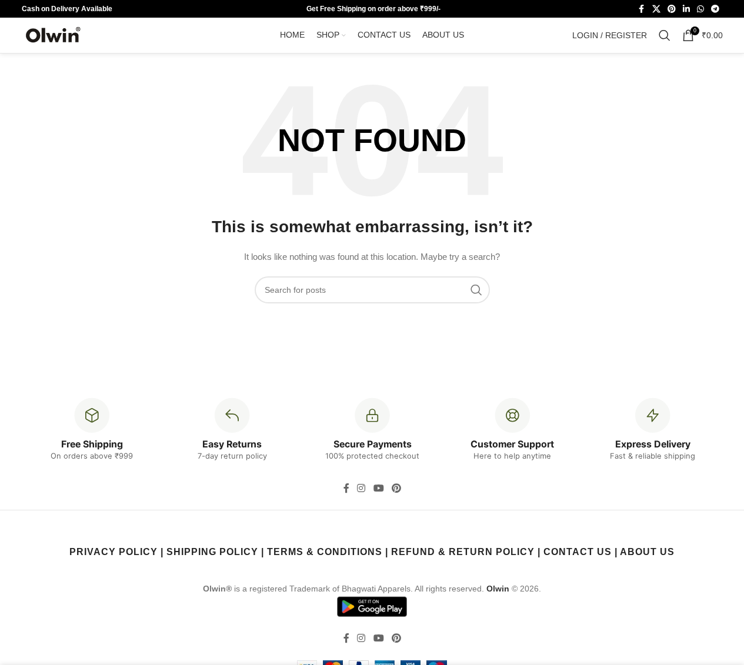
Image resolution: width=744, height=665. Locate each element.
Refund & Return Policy (463, 552)
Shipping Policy (212, 552)
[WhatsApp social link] (700, 9)
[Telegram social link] (715, 9)
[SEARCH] (476, 289)
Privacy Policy (113, 552)
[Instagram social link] (361, 488)
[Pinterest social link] (671, 9)
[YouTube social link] (378, 488)
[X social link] (656, 9)
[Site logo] (54, 34)
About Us (647, 552)
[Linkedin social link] (686, 9)
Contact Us (577, 552)
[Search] (664, 35)
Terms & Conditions (324, 552)
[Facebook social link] (642, 9)
